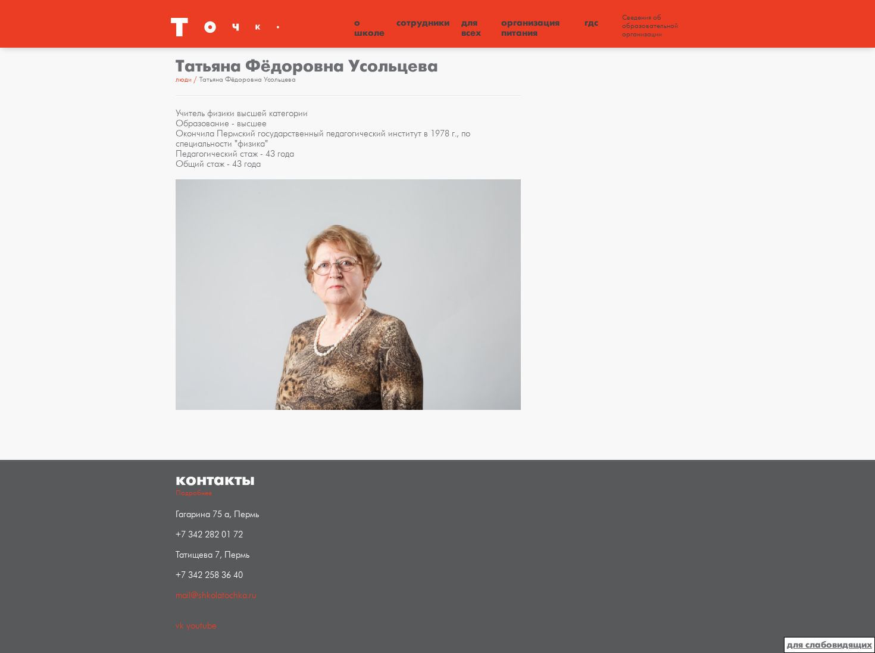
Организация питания (530, 28)
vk (180, 626)
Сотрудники (422, 23)
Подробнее (194, 493)
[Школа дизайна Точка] (259, 27)
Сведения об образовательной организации (650, 26)
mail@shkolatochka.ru (216, 595)
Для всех (471, 28)
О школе (369, 28)
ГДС (591, 23)
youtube (201, 626)
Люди (184, 79)
